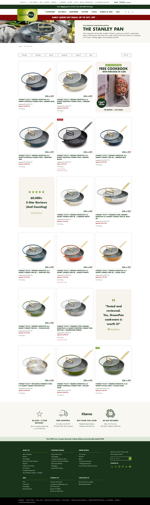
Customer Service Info (56, 482)
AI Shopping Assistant (102, 2)
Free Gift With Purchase (84, 7)
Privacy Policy (65, 500)
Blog (76, 2)
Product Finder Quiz (86, 2)
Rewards (63, 2)
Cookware (50, 11)
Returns (81, 459)
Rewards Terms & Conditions (52, 500)
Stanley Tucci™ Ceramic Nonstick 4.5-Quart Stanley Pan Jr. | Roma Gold (111, 271)
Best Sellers (33, 2)
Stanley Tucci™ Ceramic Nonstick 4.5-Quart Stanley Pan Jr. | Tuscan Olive (34, 327)
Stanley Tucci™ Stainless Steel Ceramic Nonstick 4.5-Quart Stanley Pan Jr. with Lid (113, 216)
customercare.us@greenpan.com (59, 484)
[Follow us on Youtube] (129, 466)
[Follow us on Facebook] (115, 466)
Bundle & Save (106, 11)
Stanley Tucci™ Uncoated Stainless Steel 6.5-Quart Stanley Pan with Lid (35, 385)
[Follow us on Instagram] (119, 466)
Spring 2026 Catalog (57, 468)
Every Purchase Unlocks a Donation (88, 466)
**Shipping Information (85, 463)
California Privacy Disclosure (78, 500)
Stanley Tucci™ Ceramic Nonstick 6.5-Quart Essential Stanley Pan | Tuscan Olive (73, 386)
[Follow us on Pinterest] (122, 466)
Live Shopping (54, 456)
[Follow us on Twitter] (112, 466)
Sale (118, 11)
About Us (23, 2)
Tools (94, 11)
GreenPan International (29, 470)
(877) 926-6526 (55, 486)
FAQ (24, 482)
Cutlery (85, 11)
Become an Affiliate (55, 489)
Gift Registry (54, 466)
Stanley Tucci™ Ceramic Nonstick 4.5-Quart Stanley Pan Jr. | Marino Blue (111, 156)
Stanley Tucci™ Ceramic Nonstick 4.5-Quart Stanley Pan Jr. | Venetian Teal (34, 271)
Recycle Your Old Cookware (30, 461)
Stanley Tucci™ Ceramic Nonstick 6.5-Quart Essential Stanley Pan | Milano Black (73, 157)
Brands (54, 2)
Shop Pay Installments (56, 463)
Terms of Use (39, 500)
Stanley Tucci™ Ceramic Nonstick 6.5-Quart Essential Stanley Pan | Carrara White (73, 101)
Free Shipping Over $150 (66, 7)
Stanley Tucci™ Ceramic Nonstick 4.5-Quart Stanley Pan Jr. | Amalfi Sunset (73, 271)
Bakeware (73, 11)
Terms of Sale (30, 500)
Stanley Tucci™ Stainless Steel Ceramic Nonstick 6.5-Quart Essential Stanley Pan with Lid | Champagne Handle (74, 328)
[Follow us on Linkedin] (126, 466)
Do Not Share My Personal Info (27, 502)
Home (20, 46)
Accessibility (26, 486)
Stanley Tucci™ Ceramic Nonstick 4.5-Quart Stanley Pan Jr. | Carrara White (73, 216)
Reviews (47, 2)
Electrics (62, 11)
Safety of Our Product (28, 466)
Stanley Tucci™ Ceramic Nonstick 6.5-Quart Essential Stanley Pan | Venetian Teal (35, 157)
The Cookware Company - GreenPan (32, 472)
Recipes (70, 2)
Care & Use (26, 484)
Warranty (81, 456)
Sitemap (117, 500)
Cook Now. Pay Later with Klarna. (60, 461)
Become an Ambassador (56, 491)
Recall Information (27, 489)
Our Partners (26, 468)
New (41, 2)
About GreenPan (27, 454)
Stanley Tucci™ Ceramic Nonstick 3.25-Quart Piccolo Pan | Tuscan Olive (112, 385)
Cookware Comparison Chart (59, 459)
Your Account (82, 454)
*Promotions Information (85, 461)
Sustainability (26, 459)
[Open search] (125, 12)
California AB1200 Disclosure (97, 500)
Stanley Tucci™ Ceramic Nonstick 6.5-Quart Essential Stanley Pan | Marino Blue (36, 100)
